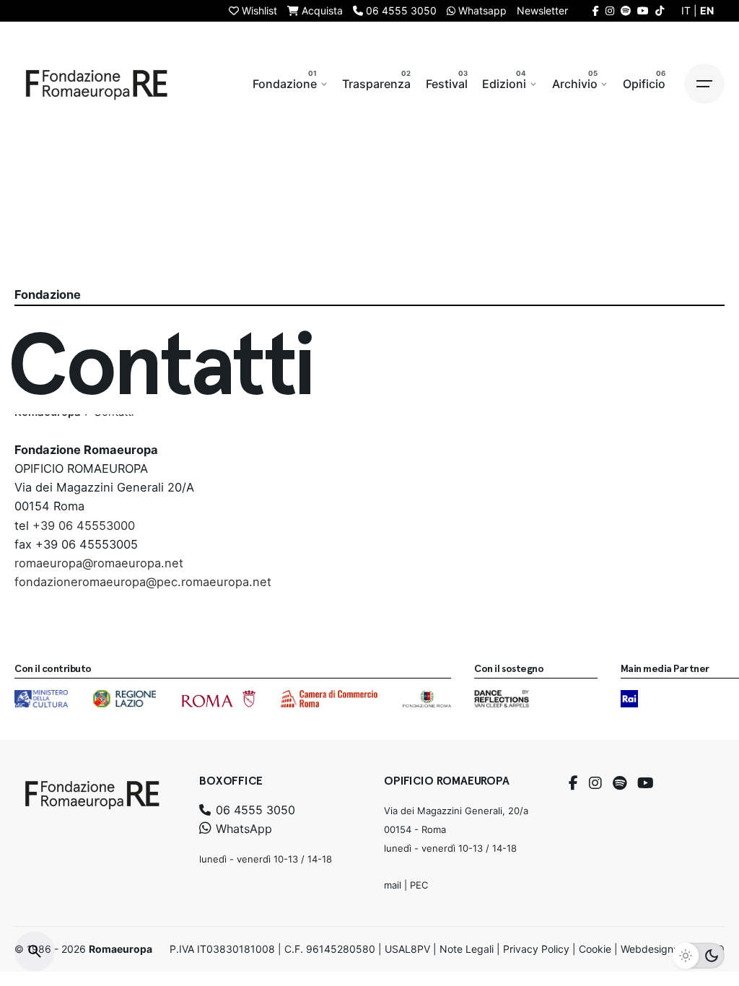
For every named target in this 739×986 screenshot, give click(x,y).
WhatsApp (242, 828)
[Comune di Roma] (218, 698)
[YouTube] (645, 783)
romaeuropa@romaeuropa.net (98, 563)
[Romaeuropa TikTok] (659, 10)
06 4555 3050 (253, 810)
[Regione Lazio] (124, 698)
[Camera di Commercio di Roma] (329, 698)
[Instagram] (595, 783)
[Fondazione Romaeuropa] (96, 84)
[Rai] (629, 698)
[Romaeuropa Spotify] (626, 10)
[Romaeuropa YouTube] (643, 10)
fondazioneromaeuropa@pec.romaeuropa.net (142, 582)
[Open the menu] (704, 84)
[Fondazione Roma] (427, 698)
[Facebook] (573, 783)
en (707, 10)
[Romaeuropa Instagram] (609, 10)
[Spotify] (619, 783)
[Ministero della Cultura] (41, 698)
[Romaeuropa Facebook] (595, 10)
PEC (419, 885)
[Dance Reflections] (501, 698)
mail (392, 885)
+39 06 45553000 (83, 525)
